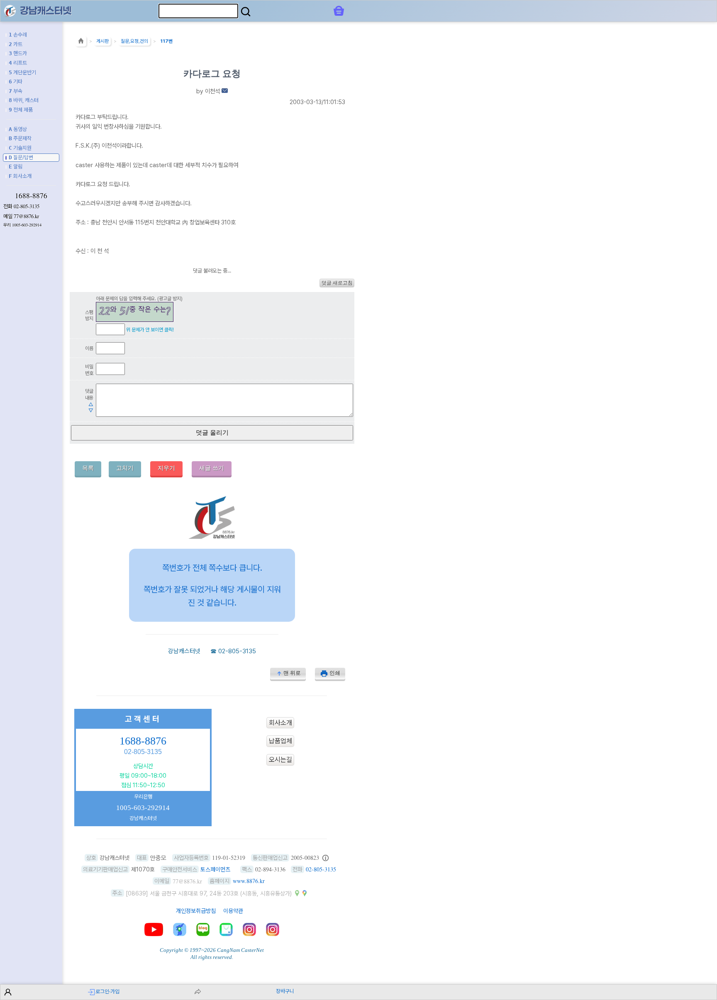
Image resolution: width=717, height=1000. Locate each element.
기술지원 (20, 148)
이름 (89, 348)
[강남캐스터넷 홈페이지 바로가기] (212, 536)
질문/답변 (21, 157)
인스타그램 (249, 929)
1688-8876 (31, 195)
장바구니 (285, 991)
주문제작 (20, 138)
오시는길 (280, 760)
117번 (166, 41)
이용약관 (233, 911)
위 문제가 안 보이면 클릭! (150, 329)
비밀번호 (89, 369)
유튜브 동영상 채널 (153, 929)
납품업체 (280, 741)
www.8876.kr (249, 881)
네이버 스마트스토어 (226, 929)
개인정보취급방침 (196, 911)
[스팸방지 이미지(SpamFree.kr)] (134, 312)
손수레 (18, 35)
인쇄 (334, 673)
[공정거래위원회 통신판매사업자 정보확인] (325, 857)
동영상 (18, 129)
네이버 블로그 (203, 929)
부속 (15, 91)
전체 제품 (21, 110)
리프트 (18, 63)
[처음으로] (81, 43)
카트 (15, 44)
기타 (15, 81)
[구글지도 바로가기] (304, 893)
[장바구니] (339, 11)
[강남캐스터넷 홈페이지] (10, 11)
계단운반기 (22, 72)
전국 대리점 (179, 929)
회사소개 (20, 176)
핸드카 (18, 53)
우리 (22, 225)
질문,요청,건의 (134, 41)
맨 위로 (292, 673)
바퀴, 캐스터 (24, 100)
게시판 (102, 41)
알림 (15, 166)
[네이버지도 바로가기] (297, 893)
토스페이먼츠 (215, 869)
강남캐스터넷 (184, 651)
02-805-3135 (26, 206)
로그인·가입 (107, 991)
